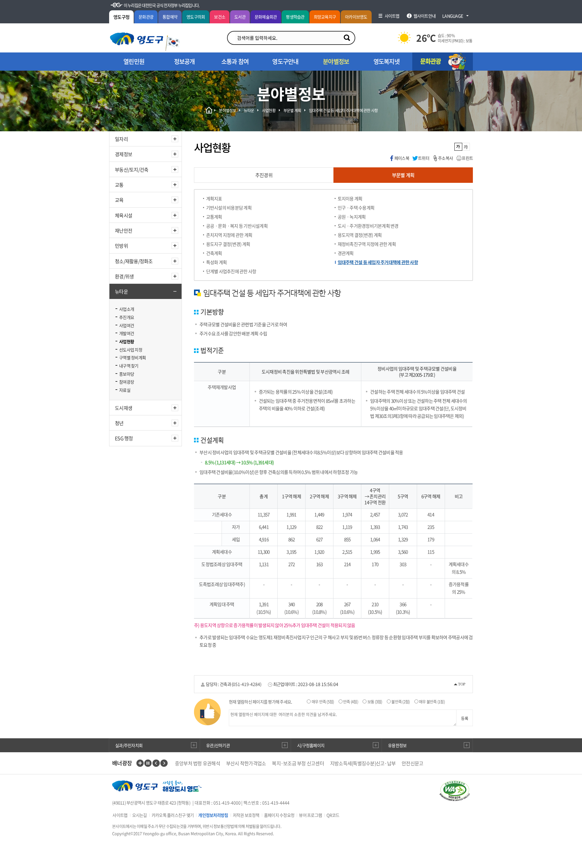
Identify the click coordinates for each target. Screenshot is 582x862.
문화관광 (146, 17)
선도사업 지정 (130, 350)
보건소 (219, 17)
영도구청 (121, 17)
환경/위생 (124, 276)
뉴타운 (121, 291)
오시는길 (139, 815)
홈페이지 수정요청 (279, 815)
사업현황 (126, 341)
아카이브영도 (356, 17)
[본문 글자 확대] (466, 147)
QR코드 (332, 815)
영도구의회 (195, 17)
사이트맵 (119, 815)
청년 (119, 423)
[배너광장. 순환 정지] (148, 763)
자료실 (124, 390)
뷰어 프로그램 (310, 815)
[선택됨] (458, 147)
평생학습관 (295, 17)
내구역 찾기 (129, 366)
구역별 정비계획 (132, 357)
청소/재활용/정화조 (134, 261)
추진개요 (126, 317)
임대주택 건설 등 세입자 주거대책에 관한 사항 (343, 110)
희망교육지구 (325, 17)
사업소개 (126, 309)
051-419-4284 (246, 684)
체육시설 (123, 215)
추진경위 (264, 175)
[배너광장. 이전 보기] (156, 763)
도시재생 (123, 407)
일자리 (121, 139)
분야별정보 (227, 110)
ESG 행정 (124, 438)
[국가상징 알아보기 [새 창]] (173, 43)
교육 (119, 199)
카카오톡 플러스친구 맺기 (173, 815)
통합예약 (169, 17)
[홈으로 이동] (136, 38)
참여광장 (126, 382)
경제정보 (123, 154)
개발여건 (126, 333)
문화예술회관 (266, 17)
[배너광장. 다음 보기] (164, 763)
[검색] (347, 38)
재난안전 (123, 230)
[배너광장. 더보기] (140, 763)
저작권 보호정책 (246, 815)
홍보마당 (126, 374)
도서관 (240, 17)
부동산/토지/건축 (131, 169)
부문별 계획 (292, 110)
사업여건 (126, 325)
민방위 (121, 245)
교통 (119, 184)
